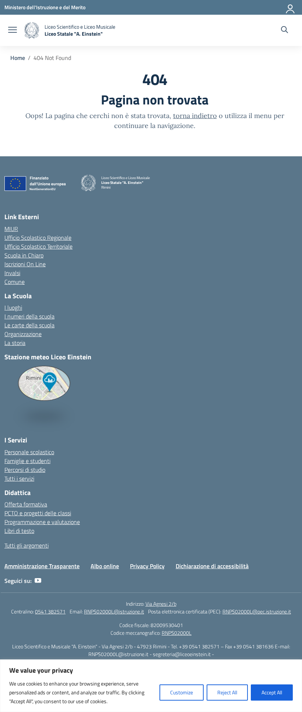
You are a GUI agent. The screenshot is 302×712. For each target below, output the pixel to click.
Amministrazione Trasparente (42, 566)
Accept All (271, 692)
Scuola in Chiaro (23, 255)
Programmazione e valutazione (42, 521)
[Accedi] (291, 7)
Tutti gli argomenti (26, 545)
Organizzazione (23, 334)
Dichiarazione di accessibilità (212, 566)
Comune (14, 281)
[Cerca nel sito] (284, 30)
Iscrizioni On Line (25, 264)
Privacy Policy (147, 566)
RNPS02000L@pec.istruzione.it (256, 611)
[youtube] (38, 580)
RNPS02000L (177, 633)
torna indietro (195, 115)
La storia (14, 342)
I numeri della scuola (29, 316)
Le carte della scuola (29, 325)
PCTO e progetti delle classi (37, 513)
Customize (181, 692)
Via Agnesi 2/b (160, 604)
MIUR (11, 228)
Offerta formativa (25, 504)
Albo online (105, 566)
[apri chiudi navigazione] (12, 30)
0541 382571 (50, 611)
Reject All (227, 692)
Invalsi (12, 272)
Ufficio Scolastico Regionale (37, 237)
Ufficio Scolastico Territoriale (38, 246)
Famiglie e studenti (27, 460)
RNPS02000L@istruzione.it (114, 611)
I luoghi (13, 307)
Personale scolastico (29, 452)
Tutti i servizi (19, 478)
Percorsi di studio (24, 469)
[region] (151, 685)
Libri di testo (19, 530)
